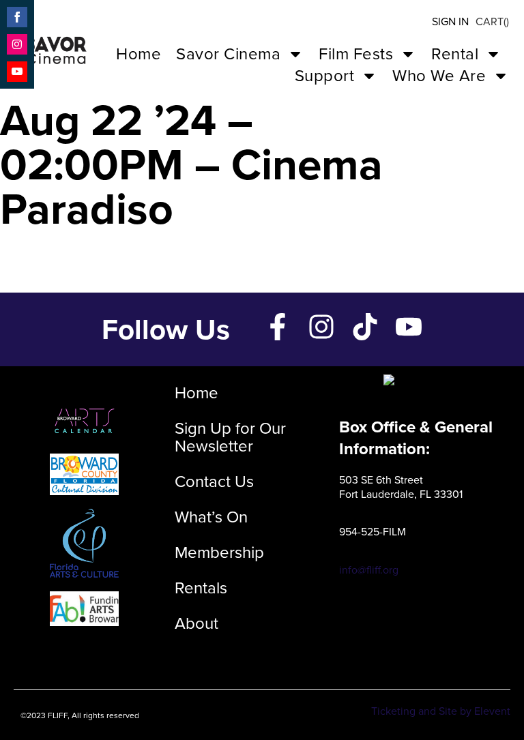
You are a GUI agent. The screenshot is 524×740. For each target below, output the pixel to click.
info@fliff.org (368, 570)
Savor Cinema (228, 54)
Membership (219, 552)
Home (138, 54)
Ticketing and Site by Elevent (440, 711)
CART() (492, 21)
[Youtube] (408, 326)
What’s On (211, 517)
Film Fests (356, 54)
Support (325, 76)
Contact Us (214, 481)
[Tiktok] (365, 326)
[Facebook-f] (277, 326)
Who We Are (439, 76)
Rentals (201, 588)
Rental (454, 54)
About (196, 623)
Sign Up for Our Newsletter (230, 437)
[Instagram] (321, 326)
